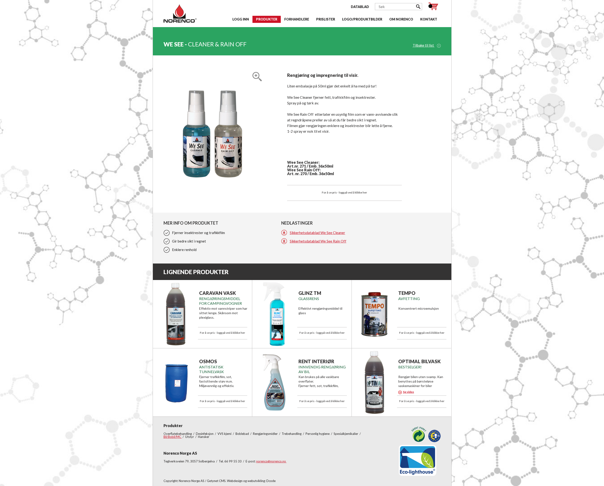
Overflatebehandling (178, 434)
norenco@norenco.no (271, 461)
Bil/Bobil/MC (173, 437)
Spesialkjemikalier (346, 434)
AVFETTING (409, 298)
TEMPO (406, 293)
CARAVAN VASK (217, 293)
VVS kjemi (225, 434)
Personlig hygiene (318, 434)
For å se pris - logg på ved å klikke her (344, 192)
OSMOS (208, 361)
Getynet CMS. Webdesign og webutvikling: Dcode (241, 481)
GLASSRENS (308, 298)
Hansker (203, 437)
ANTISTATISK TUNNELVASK (211, 369)
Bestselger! (410, 367)
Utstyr (190, 437)
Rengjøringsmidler (265, 434)
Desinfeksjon (205, 434)
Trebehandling (292, 434)
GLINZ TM (309, 293)
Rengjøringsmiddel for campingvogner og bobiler (220, 303)
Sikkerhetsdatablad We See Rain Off (318, 241)
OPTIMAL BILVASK (419, 361)
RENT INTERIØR (316, 361)
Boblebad (242, 434)
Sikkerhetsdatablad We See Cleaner (317, 233)
